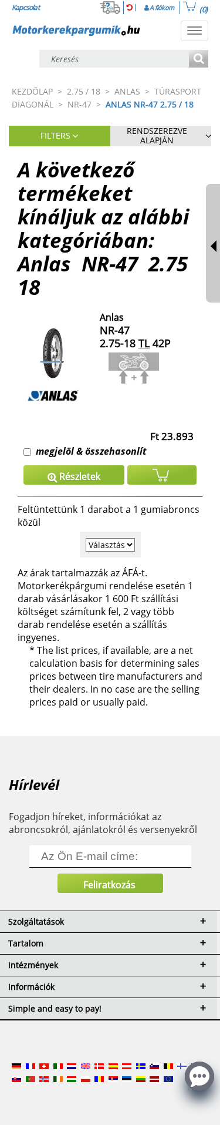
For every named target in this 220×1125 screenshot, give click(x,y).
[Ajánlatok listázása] (198, 59)
